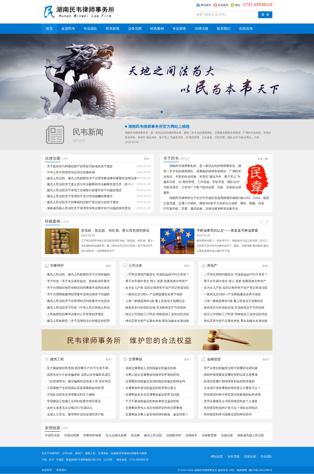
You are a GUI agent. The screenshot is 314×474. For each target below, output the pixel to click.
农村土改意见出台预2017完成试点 (70, 407)
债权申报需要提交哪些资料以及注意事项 (231, 374)
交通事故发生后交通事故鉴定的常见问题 (152, 394)
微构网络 (242, 470)
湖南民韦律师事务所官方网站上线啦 (159, 126)
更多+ (147, 158)
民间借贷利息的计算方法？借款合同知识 (231, 407)
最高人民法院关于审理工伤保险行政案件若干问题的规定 (84, 190)
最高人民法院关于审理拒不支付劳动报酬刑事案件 (80, 196)
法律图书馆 (173, 435)
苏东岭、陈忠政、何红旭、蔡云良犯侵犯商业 (115, 230)
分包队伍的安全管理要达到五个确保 (71, 394)
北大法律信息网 (116, 435)
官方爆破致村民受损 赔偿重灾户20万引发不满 (77, 368)
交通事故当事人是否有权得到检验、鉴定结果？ (156, 414)
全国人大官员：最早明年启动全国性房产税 (75, 414)
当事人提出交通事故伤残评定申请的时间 (152, 374)
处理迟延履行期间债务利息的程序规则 (229, 381)
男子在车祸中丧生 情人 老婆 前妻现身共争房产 (156, 281)
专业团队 (90, 28)
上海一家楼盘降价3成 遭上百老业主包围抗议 (155, 301)
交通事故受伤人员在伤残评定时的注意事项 (153, 407)
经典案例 (157, 28)
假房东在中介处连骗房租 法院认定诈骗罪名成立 (79, 374)
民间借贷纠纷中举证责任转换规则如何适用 (232, 394)
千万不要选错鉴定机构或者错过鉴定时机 (152, 401)
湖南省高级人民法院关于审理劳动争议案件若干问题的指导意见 (89, 208)
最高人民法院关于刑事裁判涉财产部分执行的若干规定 (83, 202)
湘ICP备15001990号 (260, 470)
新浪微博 (223, 5)
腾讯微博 (206, 5)
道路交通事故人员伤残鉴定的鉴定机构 (150, 368)
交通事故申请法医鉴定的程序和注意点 (150, 388)
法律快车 (191, 435)
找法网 (135, 435)
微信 (237, 5)
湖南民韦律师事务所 (205, 470)
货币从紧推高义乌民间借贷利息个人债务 (231, 401)
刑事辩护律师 (92, 435)
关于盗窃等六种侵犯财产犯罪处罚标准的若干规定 (80, 166)
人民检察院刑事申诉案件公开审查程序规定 (75, 314)
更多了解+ (263, 158)
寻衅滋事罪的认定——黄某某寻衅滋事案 (227, 230)
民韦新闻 (112, 28)
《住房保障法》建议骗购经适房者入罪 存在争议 (79, 381)
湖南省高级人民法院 (250, 435)
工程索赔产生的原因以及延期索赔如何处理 (75, 388)
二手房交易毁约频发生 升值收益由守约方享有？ (157, 274)
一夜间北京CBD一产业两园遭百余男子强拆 (153, 294)
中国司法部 (52, 435)
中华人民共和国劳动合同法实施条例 (71, 172)
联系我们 (223, 28)
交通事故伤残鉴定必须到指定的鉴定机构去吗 (155, 381)
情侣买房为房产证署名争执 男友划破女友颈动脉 (157, 320)
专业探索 (179, 28)
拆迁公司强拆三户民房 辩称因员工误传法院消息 (157, 314)
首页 (49, 28)
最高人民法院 (153, 435)
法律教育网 (209, 435)
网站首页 (217, 456)
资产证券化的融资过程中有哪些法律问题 (231, 368)
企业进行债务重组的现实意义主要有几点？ (232, 388)
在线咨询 (246, 28)
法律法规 (201, 28)
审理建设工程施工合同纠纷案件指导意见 (74, 401)
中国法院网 (71, 435)
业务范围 (135, 28)
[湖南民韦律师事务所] (79, 11)
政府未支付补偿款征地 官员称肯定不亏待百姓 (155, 307)
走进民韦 (68, 28)
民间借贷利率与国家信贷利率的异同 (228, 414)
